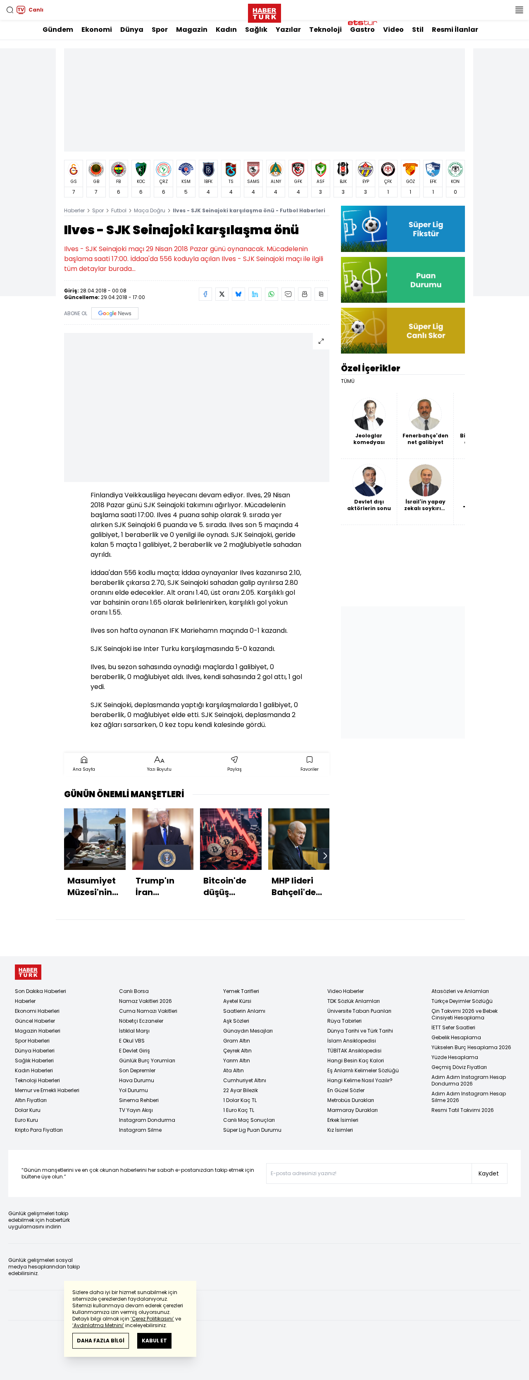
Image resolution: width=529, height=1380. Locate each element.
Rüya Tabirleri (344, 1020)
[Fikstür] (403, 229)
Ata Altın (233, 1070)
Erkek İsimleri (342, 1119)
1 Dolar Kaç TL (240, 1100)
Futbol (118, 210)
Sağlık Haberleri (34, 1060)
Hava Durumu (136, 1080)
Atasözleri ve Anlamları (460, 991)
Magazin (191, 29)
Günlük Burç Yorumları (147, 1060)
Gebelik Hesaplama (456, 1037)
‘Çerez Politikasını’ (152, 1318)
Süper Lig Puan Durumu (252, 1129)
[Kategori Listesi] (519, 10)
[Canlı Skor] (403, 331)
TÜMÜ (348, 381)
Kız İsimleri (340, 1129)
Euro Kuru (26, 1119)
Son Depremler (137, 1070)
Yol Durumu (133, 1090)
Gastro (362, 29)
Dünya (131, 29)
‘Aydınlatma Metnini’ (98, 1325)
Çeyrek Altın (237, 1050)
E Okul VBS (132, 1040)
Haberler (74, 210)
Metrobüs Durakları (350, 1100)
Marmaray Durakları (352, 1110)
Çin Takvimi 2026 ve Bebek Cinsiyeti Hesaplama (464, 1014)
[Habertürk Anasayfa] (264, 11)
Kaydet (489, 1173)
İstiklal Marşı (134, 1030)
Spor (160, 29)
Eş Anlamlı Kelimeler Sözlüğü (363, 1070)
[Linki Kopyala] (321, 294)
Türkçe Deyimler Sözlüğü (462, 1001)
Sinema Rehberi (139, 1100)
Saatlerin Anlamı (244, 1010)
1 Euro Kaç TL (238, 1110)
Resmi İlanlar (455, 29)
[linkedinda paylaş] (255, 294)
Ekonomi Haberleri (37, 1010)
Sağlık (256, 29)
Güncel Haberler (35, 1020)
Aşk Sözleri (236, 1020)
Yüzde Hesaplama (454, 1057)
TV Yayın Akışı (136, 1110)
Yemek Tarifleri (241, 991)
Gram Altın (236, 1040)
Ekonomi (96, 29)
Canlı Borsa (134, 991)
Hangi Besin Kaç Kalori (355, 1060)
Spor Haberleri (32, 1040)
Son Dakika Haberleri (40, 991)
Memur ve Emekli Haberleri (47, 1090)
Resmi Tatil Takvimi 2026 (462, 1110)
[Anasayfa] (28, 972)
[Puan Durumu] (403, 280)
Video (393, 29)
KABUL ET (154, 1340)
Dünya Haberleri (35, 1050)
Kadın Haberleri (34, 1070)
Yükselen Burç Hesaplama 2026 (471, 1047)
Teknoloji (325, 29)
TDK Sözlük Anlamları (353, 1001)
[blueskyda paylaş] (238, 294)
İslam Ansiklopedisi (351, 1040)
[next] (325, 855)
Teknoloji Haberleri (37, 1080)
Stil (418, 29)
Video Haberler (345, 991)
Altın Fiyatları (31, 1100)
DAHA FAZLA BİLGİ (100, 1340)
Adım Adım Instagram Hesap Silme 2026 (468, 1097)
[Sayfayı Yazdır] (304, 294)
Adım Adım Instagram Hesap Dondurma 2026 (468, 1080)
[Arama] (10, 10)
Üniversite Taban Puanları (359, 1010)
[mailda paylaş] (288, 294)
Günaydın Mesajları (248, 1030)
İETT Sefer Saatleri (453, 1027)
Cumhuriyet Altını (244, 1080)
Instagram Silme (140, 1129)
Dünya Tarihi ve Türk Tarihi (360, 1030)
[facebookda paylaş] (205, 294)
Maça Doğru (149, 210)
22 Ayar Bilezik (240, 1090)
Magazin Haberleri (37, 1030)
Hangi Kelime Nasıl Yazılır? (360, 1080)
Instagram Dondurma (147, 1119)
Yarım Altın (236, 1060)
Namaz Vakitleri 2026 (145, 1001)
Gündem (58, 29)
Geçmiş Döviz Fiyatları (459, 1067)
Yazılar (288, 29)
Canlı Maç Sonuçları (249, 1119)
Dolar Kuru (28, 1110)
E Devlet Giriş (134, 1050)
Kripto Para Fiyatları (39, 1129)
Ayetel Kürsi (237, 1001)
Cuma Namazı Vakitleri (148, 1010)
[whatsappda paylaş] (271, 294)
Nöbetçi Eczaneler (141, 1020)
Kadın (226, 29)
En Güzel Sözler (346, 1090)
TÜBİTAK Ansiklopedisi (354, 1050)
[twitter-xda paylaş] (222, 294)
